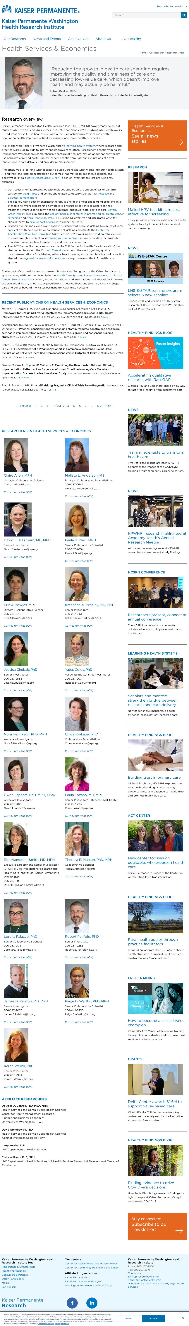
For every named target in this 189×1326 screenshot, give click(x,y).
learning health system (80, 146)
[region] (94, 1318)
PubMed (104, 317)
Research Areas (175, 53)
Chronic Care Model (53, 250)
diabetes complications (22, 198)
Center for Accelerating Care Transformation (91, 1264)
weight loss (30, 194)
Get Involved (78, 39)
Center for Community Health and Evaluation (91, 1268)
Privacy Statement (62, 1324)
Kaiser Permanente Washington (83, 1281)
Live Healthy (131, 39)
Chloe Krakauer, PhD (81, 734)
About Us (103, 39)
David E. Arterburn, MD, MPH (27, 540)
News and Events (47, 39)
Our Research (15, 39)
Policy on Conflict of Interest (144, 1280)
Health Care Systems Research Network (81, 275)
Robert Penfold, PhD (82, 936)
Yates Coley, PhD (78, 669)
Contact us (134, 1273)
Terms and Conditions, (46, 1324)
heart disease (100, 194)
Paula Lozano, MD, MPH (84, 795)
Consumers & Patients (15, 1275)
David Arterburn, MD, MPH (44, 178)
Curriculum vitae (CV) (18, 492)
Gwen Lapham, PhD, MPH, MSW (30, 795)
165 (99, 406)
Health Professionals (14, 1271)
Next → (110, 406)
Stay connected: (146, 1219)
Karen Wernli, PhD (19, 1066)
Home (143, 53)
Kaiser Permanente (76, 1277)
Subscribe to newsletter (172, 6)
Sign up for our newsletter (143, 1277)
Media (5, 1283)
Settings (129, 1318)
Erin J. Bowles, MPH (20, 605)
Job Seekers (9, 1287)
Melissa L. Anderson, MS (84, 475)
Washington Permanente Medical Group (88, 1285)
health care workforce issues (46, 258)
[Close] (183, 1318)
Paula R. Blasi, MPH (80, 540)
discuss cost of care (42, 222)
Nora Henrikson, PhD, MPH (43, 218)
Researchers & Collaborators (18, 1267)
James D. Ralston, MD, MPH (26, 1001)
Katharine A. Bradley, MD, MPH (90, 605)
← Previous (24, 406)
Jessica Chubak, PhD (20, 669)
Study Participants (13, 1279)
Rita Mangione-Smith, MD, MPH (29, 860)
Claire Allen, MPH (18, 475)
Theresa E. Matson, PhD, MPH (89, 860)
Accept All (153, 1318)
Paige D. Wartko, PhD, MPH (87, 1001)
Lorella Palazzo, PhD (20, 936)
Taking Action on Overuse (65, 238)
